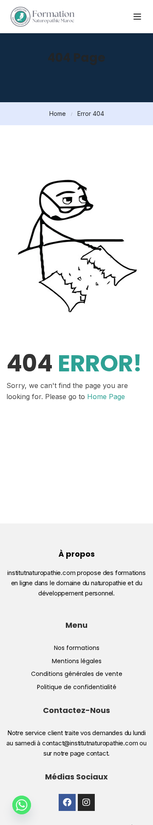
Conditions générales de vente (76, 674)
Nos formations (76, 648)
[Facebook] (67, 802)
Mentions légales (77, 661)
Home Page (106, 396)
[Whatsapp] (21, 805)
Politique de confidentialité (76, 687)
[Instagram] (86, 802)
